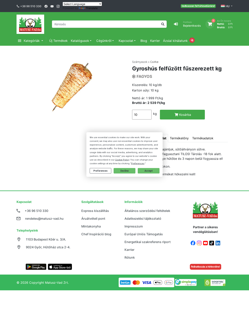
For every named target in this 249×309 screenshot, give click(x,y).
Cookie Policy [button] (122, 160)
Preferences (100, 170)
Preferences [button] (137, 163)
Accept (149, 170)
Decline (124, 170)
